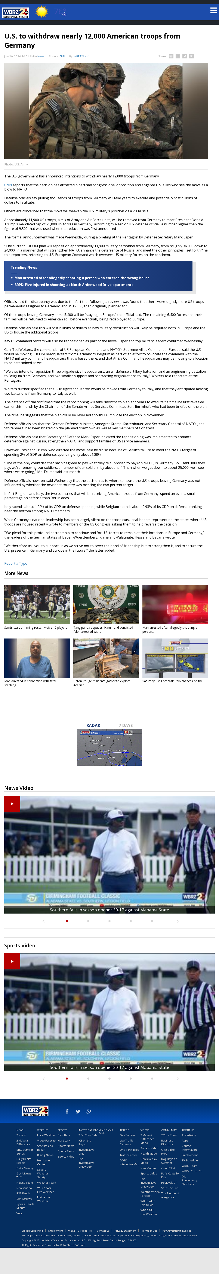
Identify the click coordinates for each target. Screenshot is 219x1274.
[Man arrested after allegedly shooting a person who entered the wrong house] (175, 604)
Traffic (124, 1130)
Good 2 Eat (168, 1168)
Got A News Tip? (23, 1175)
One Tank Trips (129, 1150)
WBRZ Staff (81, 56)
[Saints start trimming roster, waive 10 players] (37, 604)
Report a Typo (15, 563)
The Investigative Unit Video (86, 1162)
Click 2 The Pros (168, 1151)
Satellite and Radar (45, 1148)
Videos (145, 1130)
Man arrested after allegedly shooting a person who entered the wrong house (82, 277)
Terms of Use (149, 1230)
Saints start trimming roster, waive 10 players (35, 627)
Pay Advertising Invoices (177, 1230)
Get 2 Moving (24, 1168)
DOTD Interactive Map (129, 1162)
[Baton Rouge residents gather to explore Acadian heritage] (106, 658)
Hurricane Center (43, 1162)
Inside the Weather (43, 1199)
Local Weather (46, 1135)
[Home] (16, 12)
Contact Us (103, 1230)
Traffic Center (128, 1155)
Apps (185, 1140)
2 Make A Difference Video (147, 1139)
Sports (62, 1130)
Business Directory (167, 1142)
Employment (190, 1155)
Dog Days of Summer (169, 1161)
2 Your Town (169, 1135)
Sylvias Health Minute (25, 1206)
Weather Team (46, 1183)
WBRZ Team (189, 1166)
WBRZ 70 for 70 (191, 1171)
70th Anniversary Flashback (189, 1180)
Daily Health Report (23, 1161)
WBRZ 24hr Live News (148, 1203)
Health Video (149, 1153)
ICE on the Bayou (84, 1142)
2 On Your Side (88, 1135)
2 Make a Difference (23, 1142)
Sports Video (66, 1156)
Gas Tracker (127, 1135)
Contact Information (189, 1148)
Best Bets (64, 1135)
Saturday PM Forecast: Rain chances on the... (173, 681)
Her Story (64, 1140)
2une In (21, 1135)
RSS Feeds (23, 1193)
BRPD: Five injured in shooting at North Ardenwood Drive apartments (74, 284)
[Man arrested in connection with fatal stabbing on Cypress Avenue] (37, 658)
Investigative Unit (86, 1151)
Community (169, 1130)
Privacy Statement (125, 1230)
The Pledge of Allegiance (170, 1195)
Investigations (88, 1130)
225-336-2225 (107, 1235)
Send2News (24, 1199)
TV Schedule (190, 1160)
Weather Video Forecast (150, 1194)
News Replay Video (149, 1161)
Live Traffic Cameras (126, 1142)
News (41, 56)
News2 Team (24, 1183)
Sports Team (66, 1151)
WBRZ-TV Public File (80, 1230)
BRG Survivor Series (24, 1151)
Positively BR (169, 1183)
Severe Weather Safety (42, 1173)
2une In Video (149, 1148)
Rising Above (45, 1155)
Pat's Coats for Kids (170, 1175)
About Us (188, 1130)
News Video (24, 1188)
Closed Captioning (32, 1230)
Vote (19, 1213)
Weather (42, 1130)
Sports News (66, 1146)
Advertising (189, 1135)
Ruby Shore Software (72, 1245)
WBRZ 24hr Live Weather (45, 1190)
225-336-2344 (189, 1235)
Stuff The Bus (170, 1188)
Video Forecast (46, 1140)
